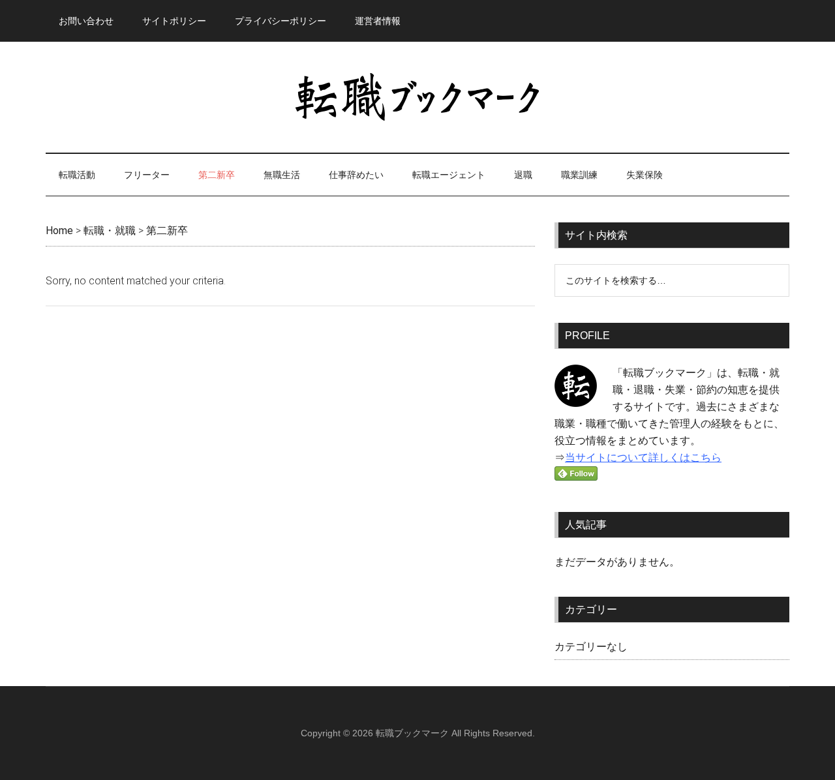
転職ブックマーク (417, 97)
